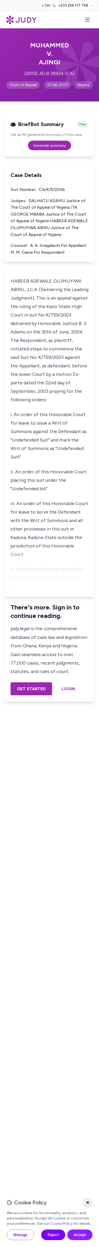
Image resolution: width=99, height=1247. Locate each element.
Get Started (31, 688)
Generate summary (49, 145)
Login (68, 688)
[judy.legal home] (21, 20)
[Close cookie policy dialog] (87, 1202)
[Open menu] (87, 20)
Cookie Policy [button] (61, 1223)
